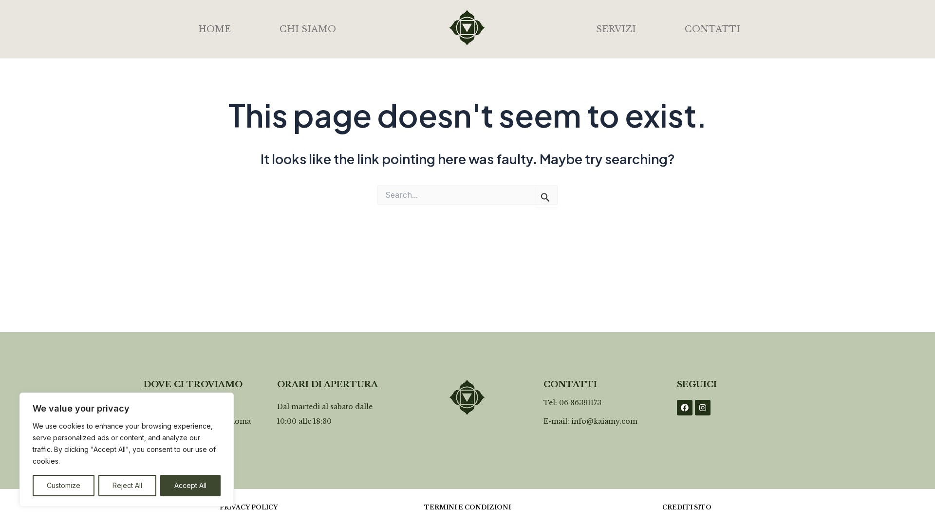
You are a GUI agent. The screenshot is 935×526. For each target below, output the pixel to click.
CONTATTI (712, 29)
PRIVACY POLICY (249, 507)
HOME (214, 29)
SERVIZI (616, 29)
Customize (63, 485)
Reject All (127, 485)
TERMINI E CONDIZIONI (467, 507)
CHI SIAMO (308, 29)
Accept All (190, 485)
